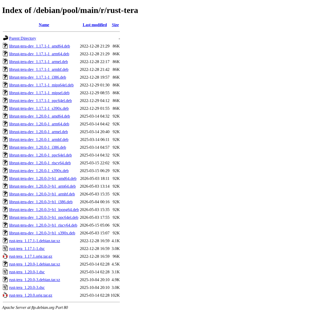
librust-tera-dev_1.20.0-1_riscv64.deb (40, 163)
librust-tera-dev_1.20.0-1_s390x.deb (39, 170)
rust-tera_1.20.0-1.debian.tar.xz (34, 264)
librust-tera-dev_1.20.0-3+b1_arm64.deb (42, 186)
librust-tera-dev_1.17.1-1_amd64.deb (39, 46)
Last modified (95, 25)
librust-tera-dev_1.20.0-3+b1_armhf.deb (42, 194)
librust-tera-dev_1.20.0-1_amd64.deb (39, 116)
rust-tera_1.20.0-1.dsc (27, 272)
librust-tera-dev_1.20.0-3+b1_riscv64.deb (43, 225)
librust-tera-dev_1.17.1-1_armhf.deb (38, 69)
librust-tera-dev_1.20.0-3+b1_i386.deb (41, 202)
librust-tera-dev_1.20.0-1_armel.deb (38, 132)
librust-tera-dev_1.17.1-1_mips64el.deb (41, 85)
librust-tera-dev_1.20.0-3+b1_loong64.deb (44, 209)
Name (44, 25)
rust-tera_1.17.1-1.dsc (27, 248)
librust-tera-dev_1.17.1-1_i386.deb (37, 77)
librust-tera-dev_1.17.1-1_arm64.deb (39, 54)
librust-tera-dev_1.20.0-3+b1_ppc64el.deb (43, 217)
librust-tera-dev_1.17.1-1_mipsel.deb (39, 93)
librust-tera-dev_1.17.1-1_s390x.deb (39, 108)
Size (115, 25)
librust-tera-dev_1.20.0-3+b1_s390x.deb (42, 233)
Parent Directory (22, 38)
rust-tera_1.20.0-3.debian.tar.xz (34, 279)
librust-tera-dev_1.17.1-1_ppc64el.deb (40, 100)
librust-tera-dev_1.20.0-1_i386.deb (37, 147)
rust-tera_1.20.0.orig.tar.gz (30, 295)
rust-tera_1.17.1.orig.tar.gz (30, 256)
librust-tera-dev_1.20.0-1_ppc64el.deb (40, 155)
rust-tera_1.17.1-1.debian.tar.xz (34, 241)
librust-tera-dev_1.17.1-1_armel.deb (38, 61)
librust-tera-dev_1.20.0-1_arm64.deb (39, 124)
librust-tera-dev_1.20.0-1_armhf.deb (38, 139)
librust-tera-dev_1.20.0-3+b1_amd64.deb (42, 178)
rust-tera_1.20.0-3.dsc (27, 287)
